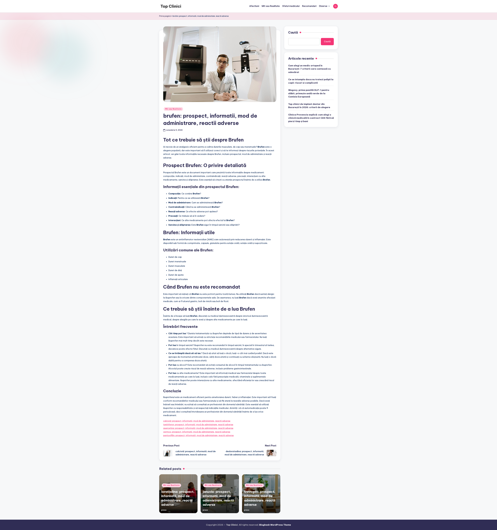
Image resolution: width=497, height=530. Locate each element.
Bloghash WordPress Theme (275, 524)
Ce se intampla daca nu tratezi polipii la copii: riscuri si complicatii (310, 81)
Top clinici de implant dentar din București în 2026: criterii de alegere (309, 106)
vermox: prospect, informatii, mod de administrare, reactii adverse (196, 431)
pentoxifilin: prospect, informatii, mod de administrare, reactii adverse (198, 435)
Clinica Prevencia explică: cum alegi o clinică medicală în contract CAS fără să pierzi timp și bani (311, 118)
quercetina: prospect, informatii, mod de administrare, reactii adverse (198, 428)
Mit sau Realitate (173, 109)
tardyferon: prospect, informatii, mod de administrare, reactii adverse (198, 424)
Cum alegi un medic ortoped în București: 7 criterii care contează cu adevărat (309, 68)
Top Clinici (170, 6)
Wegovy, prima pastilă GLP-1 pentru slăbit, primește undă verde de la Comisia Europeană (308, 93)
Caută (293, 32)
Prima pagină (165, 16)
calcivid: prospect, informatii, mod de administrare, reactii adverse (196, 421)
